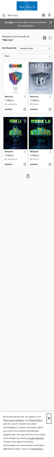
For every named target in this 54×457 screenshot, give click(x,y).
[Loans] (43, 15)
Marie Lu (10, 100)
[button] (44, 38)
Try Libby (9, 22)
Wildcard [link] (9, 151)
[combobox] (21, 15)
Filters (7, 56)
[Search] (4, 15)
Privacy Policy (35, 420)
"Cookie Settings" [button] (35, 438)
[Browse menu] (49, 15)
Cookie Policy (36, 448)
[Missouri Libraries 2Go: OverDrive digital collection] (27, 5)
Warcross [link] (9, 96)
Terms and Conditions (13, 420)
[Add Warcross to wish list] (24, 109)
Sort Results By (9, 48)
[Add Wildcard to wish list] (24, 164)
